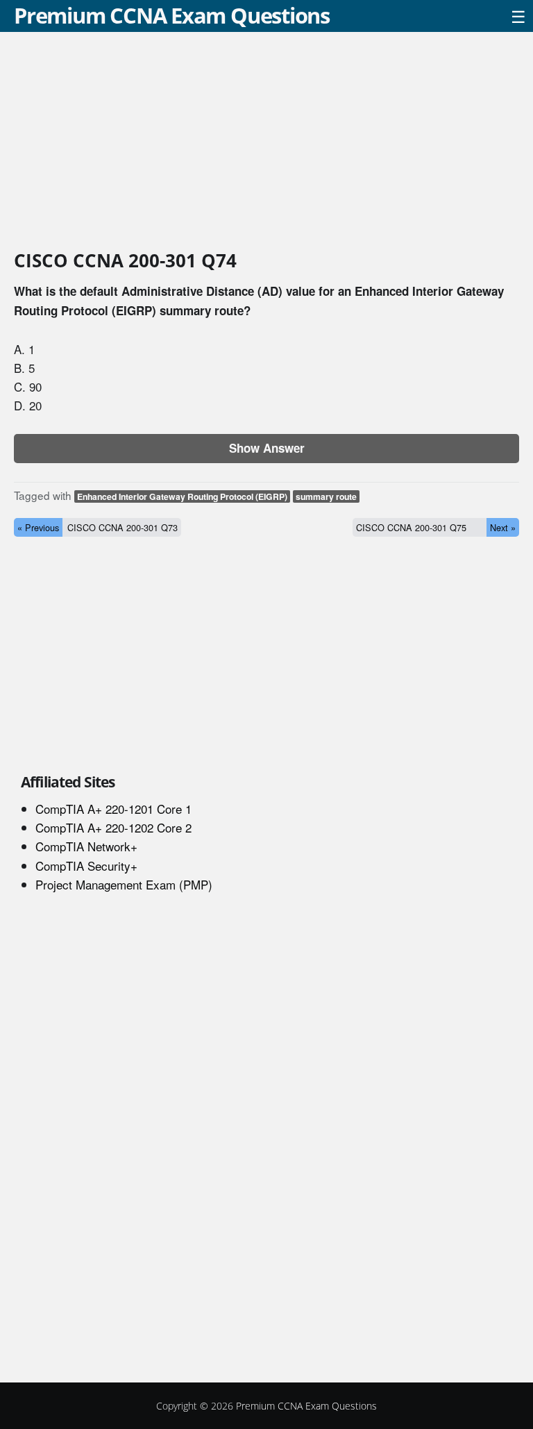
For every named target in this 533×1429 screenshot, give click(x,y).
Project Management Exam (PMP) (123, 884)
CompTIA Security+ (86, 865)
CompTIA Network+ (86, 846)
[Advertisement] (266, 143)
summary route (326, 496)
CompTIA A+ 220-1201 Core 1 (113, 808)
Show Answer (267, 448)
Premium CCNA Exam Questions (172, 15)
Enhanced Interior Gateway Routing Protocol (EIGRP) (182, 496)
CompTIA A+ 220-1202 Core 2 (113, 827)
